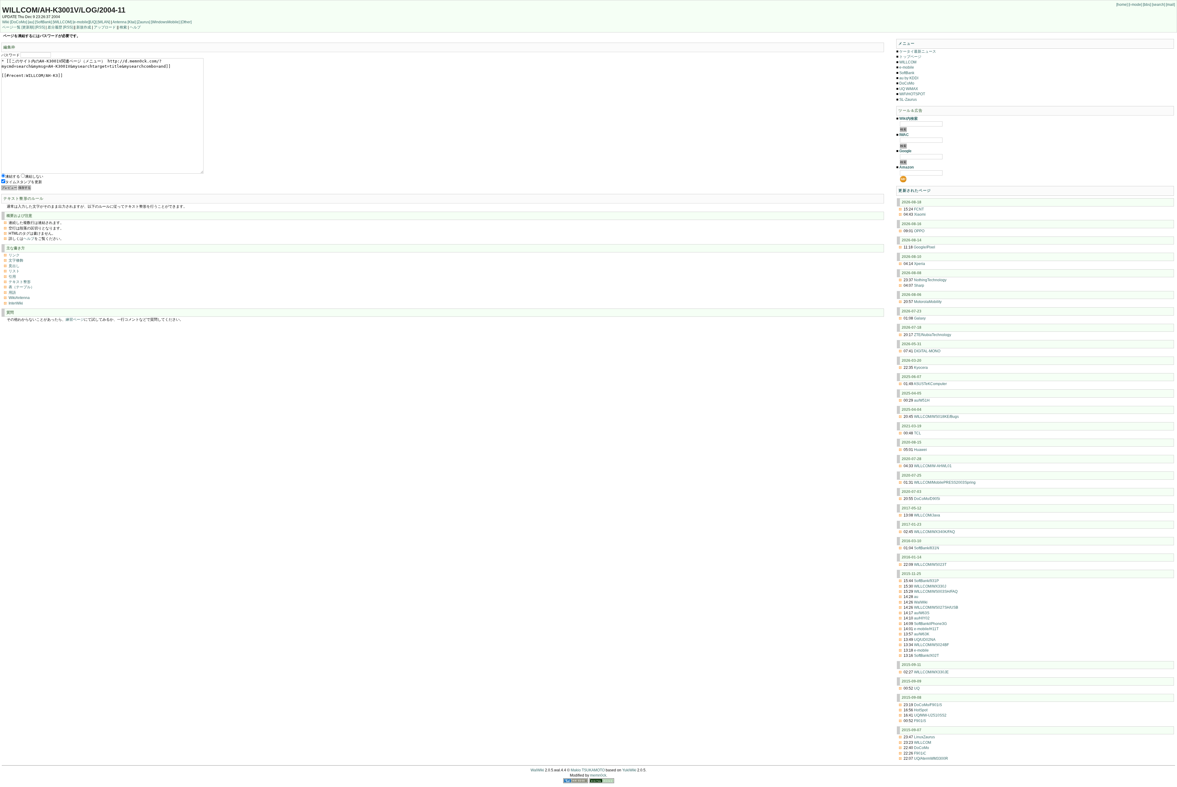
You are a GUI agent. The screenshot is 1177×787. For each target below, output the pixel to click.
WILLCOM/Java (927, 515)
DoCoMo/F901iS (928, 705)
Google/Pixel (924, 247)
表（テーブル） (21, 287)
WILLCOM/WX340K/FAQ (934, 532)
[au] (31, 22)
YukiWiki (629, 770)
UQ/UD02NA (924, 640)
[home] (1122, 4)
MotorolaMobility (928, 302)
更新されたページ (914, 190)
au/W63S (921, 613)
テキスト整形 (20, 282)
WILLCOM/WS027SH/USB (936, 607)
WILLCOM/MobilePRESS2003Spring (945, 482)
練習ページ (75, 319)
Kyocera (921, 367)
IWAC (904, 135)
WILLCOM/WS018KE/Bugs (936, 416)
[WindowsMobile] (165, 22)
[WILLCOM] (62, 22)
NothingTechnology (930, 280)
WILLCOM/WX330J (930, 586)
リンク (14, 255)
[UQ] (93, 22)
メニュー (906, 43)
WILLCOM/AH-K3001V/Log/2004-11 (63, 10)
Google (905, 151)
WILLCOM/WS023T (930, 564)
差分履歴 (55, 27)
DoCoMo (906, 83)
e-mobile (906, 67)
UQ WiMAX (908, 89)
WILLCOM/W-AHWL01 (933, 466)
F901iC (920, 753)
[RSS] (40, 27)
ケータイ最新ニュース (917, 51)
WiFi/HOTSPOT (912, 94)
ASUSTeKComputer (930, 384)
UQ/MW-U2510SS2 (930, 715)
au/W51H (922, 400)
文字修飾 (16, 260)
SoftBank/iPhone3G (930, 624)
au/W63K (921, 634)
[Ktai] (132, 22)
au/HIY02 (922, 618)
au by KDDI (908, 78)
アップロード (105, 27)
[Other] (186, 22)
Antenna (119, 22)
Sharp (919, 285)
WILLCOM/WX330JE (931, 672)
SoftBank (906, 73)
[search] (1158, 4)
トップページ (910, 57)
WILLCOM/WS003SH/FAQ (936, 591)
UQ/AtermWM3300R (931, 758)
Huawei (920, 450)
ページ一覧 (11, 27)
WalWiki (921, 602)
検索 (123, 27)
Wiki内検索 (908, 118)
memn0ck (598, 775)
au (916, 597)
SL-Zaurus (908, 99)
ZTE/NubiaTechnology (932, 335)
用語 (12, 292)
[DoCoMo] (18, 22)
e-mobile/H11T (926, 629)
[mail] (1170, 4)
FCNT (919, 209)
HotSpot (921, 710)
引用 (12, 276)
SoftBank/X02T (926, 655)
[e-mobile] (81, 22)
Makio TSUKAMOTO (588, 770)
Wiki (5, 22)
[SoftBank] (43, 22)
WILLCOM (907, 62)
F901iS (920, 721)
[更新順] (27, 27)
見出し (14, 266)
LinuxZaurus (924, 737)
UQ (917, 688)
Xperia (919, 264)
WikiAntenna (19, 298)
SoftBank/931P (926, 581)
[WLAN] (103, 22)
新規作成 (83, 27)
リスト (14, 271)
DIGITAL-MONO (927, 351)
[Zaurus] (143, 22)
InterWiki (16, 303)
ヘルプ (135, 27)
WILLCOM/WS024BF (931, 645)
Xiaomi (920, 214)
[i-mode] (1135, 4)
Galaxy (920, 318)
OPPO (919, 231)
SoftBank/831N (926, 548)
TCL (917, 433)
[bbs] (1147, 4)
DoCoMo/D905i (927, 499)
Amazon (906, 167)
